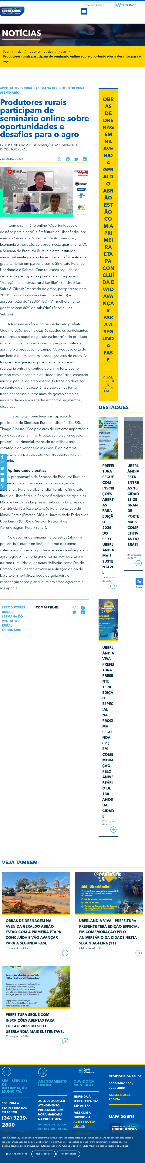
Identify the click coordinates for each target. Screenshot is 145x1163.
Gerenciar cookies (17, 1154)
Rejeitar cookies (43, 1154)
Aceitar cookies (68, 1154)
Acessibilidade (126, 5)
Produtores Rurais (18, 88)
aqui (55, 1101)
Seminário (11, 92)
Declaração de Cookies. (116, 1146)
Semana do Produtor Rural (62, 88)
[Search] (119, 5)
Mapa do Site (121, 1117)
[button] (84, 11)
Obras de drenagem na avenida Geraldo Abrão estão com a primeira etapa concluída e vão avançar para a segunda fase (33, 932)
